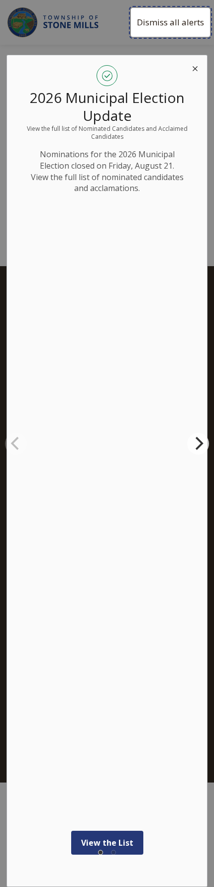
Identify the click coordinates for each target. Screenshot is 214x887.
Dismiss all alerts (170, 22)
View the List (107, 842)
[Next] (198, 444)
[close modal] (195, 67)
